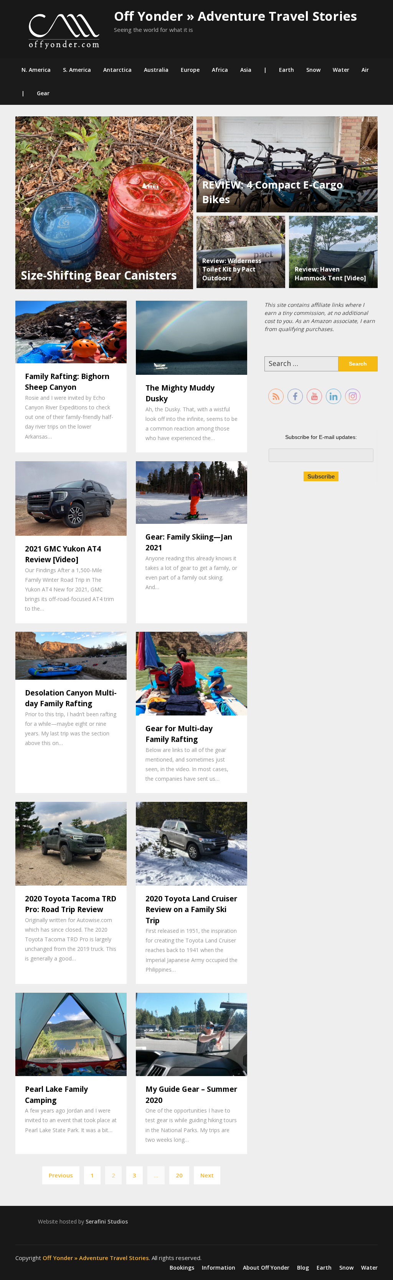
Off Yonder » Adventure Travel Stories (235, 16)
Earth (286, 69)
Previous (61, 1175)
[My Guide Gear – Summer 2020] (191, 1033)
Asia (245, 69)
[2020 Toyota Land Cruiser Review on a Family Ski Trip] (191, 843)
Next (207, 1175)
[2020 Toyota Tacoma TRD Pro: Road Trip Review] (71, 843)
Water (341, 69)
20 (179, 1175)
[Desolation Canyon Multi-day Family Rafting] (71, 655)
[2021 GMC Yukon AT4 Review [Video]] (71, 498)
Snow (313, 69)
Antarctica (117, 69)
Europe (190, 69)
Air (365, 69)
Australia (156, 69)
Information (218, 1267)
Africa (220, 69)
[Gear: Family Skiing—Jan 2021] (191, 491)
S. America (77, 69)
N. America (36, 69)
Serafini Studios (107, 1221)
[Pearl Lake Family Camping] (71, 1033)
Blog (303, 1267)
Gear (43, 93)
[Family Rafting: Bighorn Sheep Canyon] (71, 331)
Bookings (182, 1267)
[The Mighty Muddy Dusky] (191, 337)
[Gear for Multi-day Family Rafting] (191, 673)
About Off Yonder (266, 1267)
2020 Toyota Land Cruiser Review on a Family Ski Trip (191, 910)
